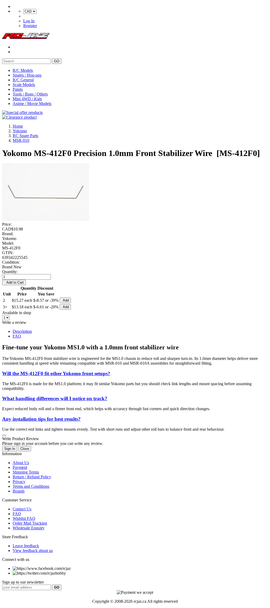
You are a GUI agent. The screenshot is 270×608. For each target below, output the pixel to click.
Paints (18, 89)
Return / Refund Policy (32, 477)
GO (56, 61)
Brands (19, 491)
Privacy (19, 481)
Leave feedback (26, 546)
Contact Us (22, 509)
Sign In (9, 449)
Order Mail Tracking (30, 523)
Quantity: (10, 271)
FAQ (17, 336)
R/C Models (23, 70)
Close (24, 449)
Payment (20, 467)
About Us (21, 462)
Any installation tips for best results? (41, 419)
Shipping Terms (26, 472)
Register (30, 25)
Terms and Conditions (31, 486)
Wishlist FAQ (24, 518)
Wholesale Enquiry (29, 528)
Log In (29, 21)
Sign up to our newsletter (23, 582)
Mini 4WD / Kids (27, 99)
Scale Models (24, 84)
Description (22, 331)
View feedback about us (33, 550)
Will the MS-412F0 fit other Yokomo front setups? (56, 373)
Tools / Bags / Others (30, 94)
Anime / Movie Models (32, 103)
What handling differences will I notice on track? (54, 398)
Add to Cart (14, 282)
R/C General (23, 80)
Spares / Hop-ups (27, 75)
